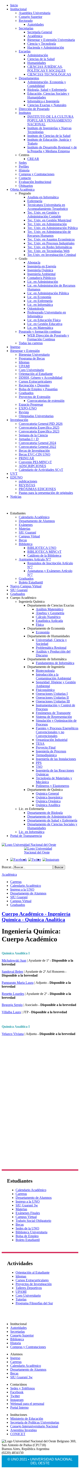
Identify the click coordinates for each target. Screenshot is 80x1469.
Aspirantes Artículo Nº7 (35, 559)
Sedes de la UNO (27, 1228)
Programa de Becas (32, 358)
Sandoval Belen (12, 971)
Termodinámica (46, 755)
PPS (39, 763)
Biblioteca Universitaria (31, 1232)
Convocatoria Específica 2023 (39, 431)
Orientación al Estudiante (36, 374)
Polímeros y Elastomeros (52, 786)
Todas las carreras (31, 343)
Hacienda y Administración (45, 47)
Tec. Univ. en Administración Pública (52, 228)
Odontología (35, 308)
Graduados (26, 393)
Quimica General (47, 793)
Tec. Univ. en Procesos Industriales (50, 243)
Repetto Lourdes (13, 994)
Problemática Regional (51, 647)
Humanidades (36, 63)
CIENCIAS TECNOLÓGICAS (49, 74)
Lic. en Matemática (40, 328)
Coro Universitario (31, 370)
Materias (24, 528)
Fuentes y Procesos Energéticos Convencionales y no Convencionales (57, 732)
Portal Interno (19, 1407)
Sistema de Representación (54, 717)
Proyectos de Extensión (34, 397)
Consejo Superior (30, 17)
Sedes (23, 162)
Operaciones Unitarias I (52, 693)
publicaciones (28, 481)
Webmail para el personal (27, 1403)
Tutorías (21, 1299)
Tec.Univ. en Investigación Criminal (51, 255)
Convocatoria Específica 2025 (39, 427)
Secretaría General (39, 32)
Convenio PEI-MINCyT (35, 462)
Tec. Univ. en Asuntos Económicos (51, 239)
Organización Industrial (51, 740)
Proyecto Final (45, 747)
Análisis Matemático (49, 609)
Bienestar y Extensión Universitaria (51, 40)
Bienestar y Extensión (25, 351)
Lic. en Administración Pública (48, 293)
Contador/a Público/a (41, 278)
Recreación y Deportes (34, 385)
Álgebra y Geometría (50, 613)
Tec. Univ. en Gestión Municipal (49, 220)
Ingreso (15, 347)
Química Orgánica (48, 801)
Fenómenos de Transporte (53, 713)
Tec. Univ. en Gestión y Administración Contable (44, 214)
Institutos (25, 113)
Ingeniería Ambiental (41, 274)
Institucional (18, 9)
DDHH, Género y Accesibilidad (40, 377)
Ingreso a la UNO (22, 889)
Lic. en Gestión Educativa (44, 324)
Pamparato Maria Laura (17, 982)
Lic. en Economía (39, 297)
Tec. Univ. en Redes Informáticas (49, 247)
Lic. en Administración (42, 281)
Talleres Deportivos (29, 1288)
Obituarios (26, 185)
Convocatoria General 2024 (37, 443)
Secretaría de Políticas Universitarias (34, 1422)
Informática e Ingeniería (43, 101)
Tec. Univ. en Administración (47, 224)
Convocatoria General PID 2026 (41, 423)
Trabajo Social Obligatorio (33, 1220)
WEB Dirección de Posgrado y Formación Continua (48, 337)
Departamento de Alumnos (37, 521)
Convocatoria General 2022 (37, 447)
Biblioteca (25, 544)
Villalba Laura (11, 1012)
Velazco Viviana (13, 1034)
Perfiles (24, 166)
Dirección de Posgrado (34, 109)
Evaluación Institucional (35, 182)
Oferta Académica (22, 189)
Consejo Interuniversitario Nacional (34, 1426)
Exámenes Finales (28, 1213)
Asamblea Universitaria (34, 13)
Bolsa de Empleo (27, 1236)
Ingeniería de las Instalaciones (56, 759)
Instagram (16, 1400)
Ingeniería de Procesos (51, 751)
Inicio (14, 5)
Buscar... (7, 867)
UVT (13, 473)
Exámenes (26, 525)
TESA (40, 743)
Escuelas (25, 51)
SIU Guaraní (27, 532)
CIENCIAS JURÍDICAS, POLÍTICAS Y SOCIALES (46, 68)
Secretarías (26, 28)
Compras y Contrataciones (36, 174)
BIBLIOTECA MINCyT (44, 551)
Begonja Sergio (12, 1005)
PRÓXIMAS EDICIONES (37, 489)
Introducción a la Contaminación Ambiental (53, 676)
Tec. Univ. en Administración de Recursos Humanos (49, 233)
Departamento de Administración (49, 816)
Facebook (16, 1392)
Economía (42, 632)
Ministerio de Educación (26, 1418)
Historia (24, 170)
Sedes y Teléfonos (22, 1388)
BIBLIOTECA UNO (41, 548)
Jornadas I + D (29, 439)
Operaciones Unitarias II (52, 697)
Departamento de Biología (45, 812)
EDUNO (16, 477)
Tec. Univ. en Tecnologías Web (48, 251)
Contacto (25, 178)
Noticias (15, 496)
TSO (39, 766)
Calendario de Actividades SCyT (41, 470)
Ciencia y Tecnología (41, 43)
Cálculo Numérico (48, 617)
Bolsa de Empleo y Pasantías (38, 389)
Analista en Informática (43, 197)
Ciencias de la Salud (41, 59)
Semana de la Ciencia (33, 435)
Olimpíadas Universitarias (36, 416)
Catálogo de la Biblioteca (44, 555)
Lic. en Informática (40, 304)
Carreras (16, 882)
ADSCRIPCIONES (32, 466)
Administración (37, 55)
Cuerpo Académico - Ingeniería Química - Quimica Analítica (36, 916)
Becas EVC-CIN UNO (34, 454)
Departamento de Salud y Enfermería (52, 820)
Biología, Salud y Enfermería (47, 89)
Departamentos (29, 78)
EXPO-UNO (28, 408)
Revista (24, 412)
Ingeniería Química (40, 270)
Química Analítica (48, 805)
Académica (34, 36)
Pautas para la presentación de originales (46, 493)
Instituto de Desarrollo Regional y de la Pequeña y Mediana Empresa (52, 149)
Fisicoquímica (45, 690)
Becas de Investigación (34, 450)
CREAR (33, 159)
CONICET (17, 1434)
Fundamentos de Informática (55, 663)
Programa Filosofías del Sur (34, 1303)
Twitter (15, 1396)
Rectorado (26, 20)
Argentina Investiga (23, 1430)
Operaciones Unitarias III (53, 701)
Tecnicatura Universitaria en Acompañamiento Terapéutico (47, 206)
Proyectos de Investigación (34, 1284)
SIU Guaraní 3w (27, 1205)
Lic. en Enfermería (39, 301)
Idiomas (24, 362)
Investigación (19, 420)
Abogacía (33, 262)
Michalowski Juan (14, 960)
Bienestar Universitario (34, 354)
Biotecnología (45, 670)
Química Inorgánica (49, 797)
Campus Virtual (29, 536)
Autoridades (35, 24)
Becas (23, 540)
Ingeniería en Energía (41, 266)
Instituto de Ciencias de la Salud (48, 136)
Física (40, 624)
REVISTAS (27, 485)
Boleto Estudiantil (31, 582)
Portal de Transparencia (26, 836)
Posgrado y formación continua (40, 331)
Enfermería (34, 201)
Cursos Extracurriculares (35, 381)
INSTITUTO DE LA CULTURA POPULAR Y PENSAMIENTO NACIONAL (50, 120)
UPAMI (24, 366)
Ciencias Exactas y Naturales (46, 105)
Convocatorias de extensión (45, 400)
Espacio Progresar (31, 404)
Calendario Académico (34, 517)
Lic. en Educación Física (44, 320)
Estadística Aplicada (49, 621)
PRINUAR (26, 458)
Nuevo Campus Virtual (25, 586)
